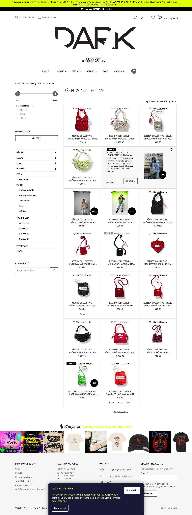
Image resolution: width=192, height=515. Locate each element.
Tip (23, 117)
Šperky (19, 163)
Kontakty (19, 473)
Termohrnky (24, 200)
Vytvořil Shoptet (170, 508)
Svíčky (19, 174)
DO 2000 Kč (24, 239)
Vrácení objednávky (23, 481)
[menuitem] (47, 71)
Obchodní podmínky (24, 485)
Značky (19, 251)
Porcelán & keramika (27, 195)
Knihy (21, 206)
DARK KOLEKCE (22, 246)
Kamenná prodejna (23, 477)
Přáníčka (22, 211)
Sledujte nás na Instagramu (107, 427)
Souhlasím (132, 490)
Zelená (120, 403)
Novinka (25, 113)
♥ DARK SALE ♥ (22, 179)
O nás (17, 469)
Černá (82, 314)
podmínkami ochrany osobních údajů (158, 486)
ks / (36, 138)
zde (65, 500)
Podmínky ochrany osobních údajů (30, 489)
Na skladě (26, 105)
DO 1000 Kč (24, 234)
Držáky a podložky (26, 190)
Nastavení (60, 508)
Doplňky (20, 168)
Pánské (19, 158)
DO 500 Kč (23, 228)
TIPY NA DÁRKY (22, 218)
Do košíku (130, 181)
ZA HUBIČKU (24, 223)
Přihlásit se (148, 493)
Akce (23, 109)
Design (19, 185)
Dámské (19, 152)
